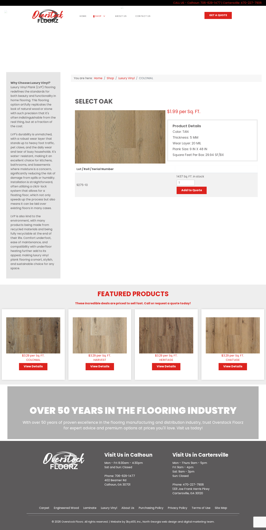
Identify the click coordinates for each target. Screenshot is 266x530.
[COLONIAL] (33, 335)
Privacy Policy (177, 508)
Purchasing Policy (151, 508)
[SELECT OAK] (120, 137)
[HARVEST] (100, 335)
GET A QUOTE (218, 15)
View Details (33, 366)
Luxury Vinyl (109, 508)
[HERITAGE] (166, 335)
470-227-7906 (251, 3)
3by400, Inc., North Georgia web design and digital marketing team (170, 521)
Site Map (221, 508)
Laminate (89, 508)
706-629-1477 (210, 3)
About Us (127, 508)
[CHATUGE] (233, 335)
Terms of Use (201, 508)
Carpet (44, 508)
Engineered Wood (66, 508)
